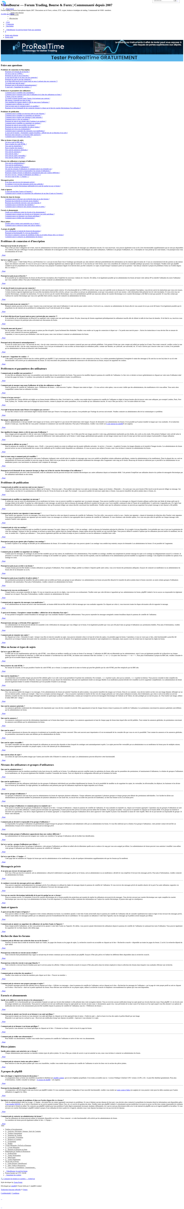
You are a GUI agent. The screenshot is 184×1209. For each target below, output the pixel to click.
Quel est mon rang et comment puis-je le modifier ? (22, 106)
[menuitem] (16, 13)
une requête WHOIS (13, 1104)
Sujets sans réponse (11, 35)
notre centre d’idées (123, 1090)
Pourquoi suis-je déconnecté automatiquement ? (21, 85)
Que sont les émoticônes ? (14, 146)
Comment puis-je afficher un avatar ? (17, 104)
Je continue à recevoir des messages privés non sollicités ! (24, 184)
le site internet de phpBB (114, 424)
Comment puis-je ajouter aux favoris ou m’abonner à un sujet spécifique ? (30, 214)
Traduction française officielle (11, 1190)
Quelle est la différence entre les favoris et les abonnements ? (25, 212)
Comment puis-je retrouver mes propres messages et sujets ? (25, 207)
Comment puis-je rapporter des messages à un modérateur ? (25, 131)
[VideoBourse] (92, 3)
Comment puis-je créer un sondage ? (17, 119)
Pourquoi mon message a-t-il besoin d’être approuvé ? (23, 135)
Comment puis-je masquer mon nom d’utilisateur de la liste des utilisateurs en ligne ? (33, 94)
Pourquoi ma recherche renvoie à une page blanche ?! (23, 203)
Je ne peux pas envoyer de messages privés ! (20, 182)
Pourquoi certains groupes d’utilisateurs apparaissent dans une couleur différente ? (32, 173)
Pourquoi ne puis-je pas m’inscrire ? (17, 75)
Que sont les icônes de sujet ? (15, 157)
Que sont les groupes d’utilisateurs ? (17, 167)
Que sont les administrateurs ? (15, 163)
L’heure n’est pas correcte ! (14, 96)
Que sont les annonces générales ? (16, 150)
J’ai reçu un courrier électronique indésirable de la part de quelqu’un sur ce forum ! (32, 186)
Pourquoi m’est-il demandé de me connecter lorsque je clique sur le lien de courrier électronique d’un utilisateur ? (43, 108)
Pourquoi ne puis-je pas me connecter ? (18, 79)
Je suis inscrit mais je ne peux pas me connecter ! (21, 77)
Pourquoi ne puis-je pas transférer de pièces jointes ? (22, 127)
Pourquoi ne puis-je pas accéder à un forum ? (20, 125)
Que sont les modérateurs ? (14, 165)
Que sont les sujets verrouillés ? (15, 156)
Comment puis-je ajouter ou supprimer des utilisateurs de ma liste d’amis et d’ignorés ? (34, 193)
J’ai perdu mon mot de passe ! (15, 83)
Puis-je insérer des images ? (14, 148)
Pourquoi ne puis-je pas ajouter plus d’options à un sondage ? (25, 121)
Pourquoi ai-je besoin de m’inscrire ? (17, 72)
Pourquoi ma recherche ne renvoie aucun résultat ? (22, 201)
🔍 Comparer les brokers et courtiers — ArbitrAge (18, 1179)
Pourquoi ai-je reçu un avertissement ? (18, 129)
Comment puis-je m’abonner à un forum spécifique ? (22, 216)
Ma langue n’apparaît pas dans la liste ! (18, 100)
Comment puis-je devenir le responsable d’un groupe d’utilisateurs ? (28, 171)
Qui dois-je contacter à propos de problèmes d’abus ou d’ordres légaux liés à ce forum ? (34, 235)
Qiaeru (25, 1190)
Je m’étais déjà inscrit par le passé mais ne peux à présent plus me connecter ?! (31, 81)
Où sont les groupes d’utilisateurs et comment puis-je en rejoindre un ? (28, 169)
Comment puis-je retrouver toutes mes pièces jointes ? (23, 225)
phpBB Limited (58, 1078)
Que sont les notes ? (12, 154)
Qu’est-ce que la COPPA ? (14, 74)
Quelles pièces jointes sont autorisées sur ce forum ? (22, 223)
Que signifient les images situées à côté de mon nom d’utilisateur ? (27, 102)
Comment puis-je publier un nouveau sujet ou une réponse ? (25, 113)
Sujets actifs (9, 37)
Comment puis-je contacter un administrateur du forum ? (24, 237)
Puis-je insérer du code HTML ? (16, 144)
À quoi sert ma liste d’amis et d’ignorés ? (18, 191)
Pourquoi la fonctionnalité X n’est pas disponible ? (22, 233)
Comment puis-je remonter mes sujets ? (18, 137)
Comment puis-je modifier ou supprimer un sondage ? (23, 123)
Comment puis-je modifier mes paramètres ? (20, 93)
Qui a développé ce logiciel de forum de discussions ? (23, 231)
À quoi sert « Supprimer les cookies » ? (18, 87)
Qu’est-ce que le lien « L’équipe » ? (17, 176)
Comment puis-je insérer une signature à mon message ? (24, 117)
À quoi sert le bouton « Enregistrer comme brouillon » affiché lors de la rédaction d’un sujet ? (36, 133)
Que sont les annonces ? (13, 152)
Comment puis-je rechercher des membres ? (19, 205)
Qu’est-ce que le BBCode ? (14, 142)
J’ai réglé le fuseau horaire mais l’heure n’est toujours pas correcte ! (27, 98)
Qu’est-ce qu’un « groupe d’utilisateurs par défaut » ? (23, 175)
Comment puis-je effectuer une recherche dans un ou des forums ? (27, 199)
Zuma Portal (18, 1182)
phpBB (13, 1186)
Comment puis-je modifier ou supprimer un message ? (23, 115)
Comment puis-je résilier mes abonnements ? (20, 218)
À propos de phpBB (43, 1080)
